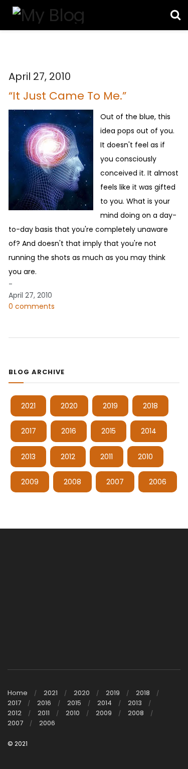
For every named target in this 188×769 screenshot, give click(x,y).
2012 (68, 457)
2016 (68, 431)
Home (18, 693)
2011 (106, 457)
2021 (28, 406)
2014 (148, 431)
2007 (115, 482)
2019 (110, 406)
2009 (30, 482)
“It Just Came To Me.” (67, 96)
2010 (145, 457)
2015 (108, 431)
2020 (69, 406)
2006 (157, 482)
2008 (72, 482)
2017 (28, 431)
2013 (28, 457)
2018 (150, 406)
